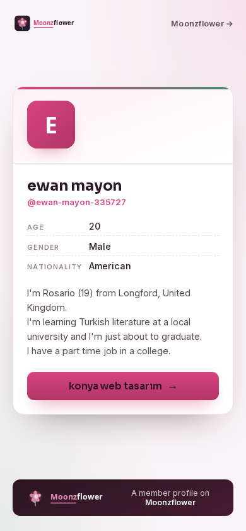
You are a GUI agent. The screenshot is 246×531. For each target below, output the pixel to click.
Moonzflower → (202, 23)
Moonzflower (170, 502)
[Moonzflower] (46, 23)
